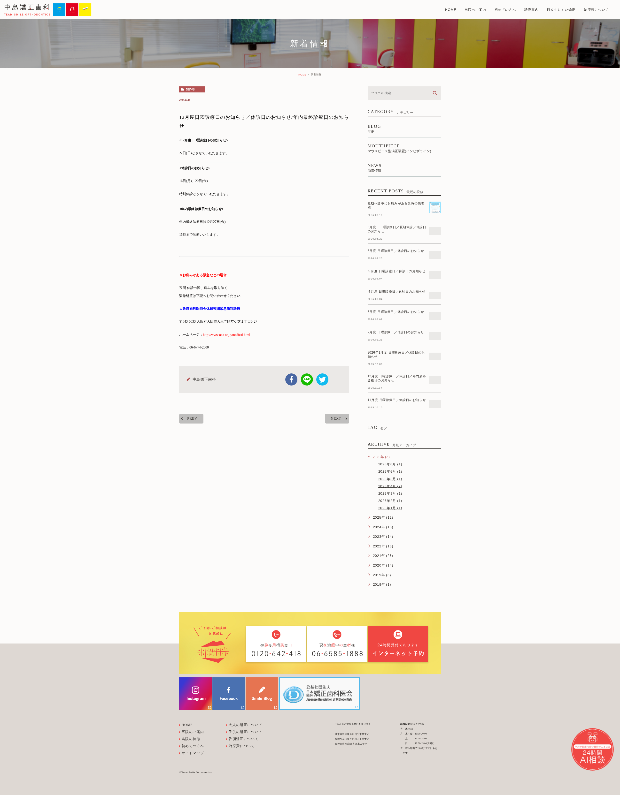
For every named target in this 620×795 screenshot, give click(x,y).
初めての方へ (193, 746)
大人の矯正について (245, 725)
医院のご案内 (193, 732)
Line (307, 379)
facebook (291, 379)
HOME (302, 74)
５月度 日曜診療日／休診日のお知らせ (397, 271)
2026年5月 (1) (390, 479)
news (190, 89)
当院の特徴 (191, 739)
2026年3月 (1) (390, 493)
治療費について (242, 746)
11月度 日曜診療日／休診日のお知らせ (397, 400)
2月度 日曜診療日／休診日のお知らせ (396, 332)
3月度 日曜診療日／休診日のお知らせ (396, 312)
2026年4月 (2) (390, 486)
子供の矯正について (245, 732)
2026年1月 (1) (390, 508)
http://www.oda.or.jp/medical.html (226, 334)
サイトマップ (193, 753)
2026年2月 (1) (390, 500)
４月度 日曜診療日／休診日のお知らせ (397, 291)
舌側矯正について (243, 739)
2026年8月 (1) (390, 464)
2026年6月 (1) (390, 471)
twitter (322, 379)
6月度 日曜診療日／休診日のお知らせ (396, 251)
